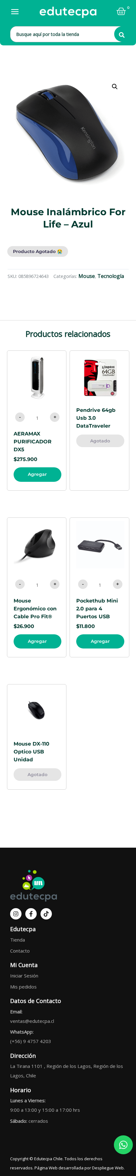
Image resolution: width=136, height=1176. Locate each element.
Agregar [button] (37, 474)
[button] (115, 86)
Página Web (46, 1168)
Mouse (86, 276)
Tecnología (110, 276)
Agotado (100, 441)
